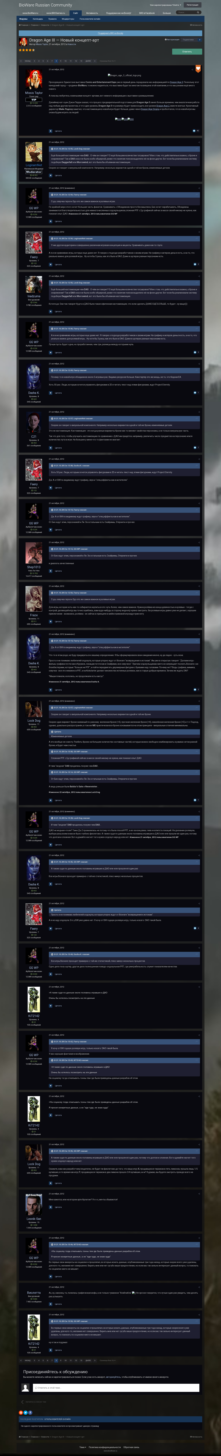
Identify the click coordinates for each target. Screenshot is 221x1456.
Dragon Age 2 (163, 106)
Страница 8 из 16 (107, 61)
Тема (82, 1447)
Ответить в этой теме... (49, 1387)
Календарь (38, 19)
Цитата (58, 131)
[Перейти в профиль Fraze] (34, 599)
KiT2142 (33, 1016)
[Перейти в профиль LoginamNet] (34, 151)
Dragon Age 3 (176, 82)
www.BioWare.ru (30, 13)
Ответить (187, 51)
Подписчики (188, 40)
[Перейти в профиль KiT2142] (34, 999)
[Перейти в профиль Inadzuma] (34, 284)
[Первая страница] (21, 61)
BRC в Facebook (147, 13)
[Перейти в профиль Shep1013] (34, 552)
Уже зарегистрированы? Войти (165, 5)
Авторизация (173, 39)
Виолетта (34, 1293)
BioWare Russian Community (45, 5)
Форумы (23, 19)
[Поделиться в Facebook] (30, 1413)
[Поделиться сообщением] (192, 69)
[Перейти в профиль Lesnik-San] (34, 1204)
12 (76, 61)
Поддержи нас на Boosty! (118, 13)
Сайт (75, 13)
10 (65, 61)
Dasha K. (34, 393)
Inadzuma (34, 296)
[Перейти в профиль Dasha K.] (34, 376)
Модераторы (68, 19)
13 (81, 61)
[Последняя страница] (95, 61)
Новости (72, 44)
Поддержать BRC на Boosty (110, 33)
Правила (52, 19)
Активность (92, 13)
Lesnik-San (34, 1219)
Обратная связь (131, 1447)
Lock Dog (34, 720)
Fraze (34, 615)
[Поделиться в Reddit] (21, 1413)
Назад (28, 61)
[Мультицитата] (50, 131)
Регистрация (192, 5)
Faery (34, 257)
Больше (167, 13)
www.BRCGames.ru (55, 13)
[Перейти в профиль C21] (33, 422)
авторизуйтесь (113, 1377)
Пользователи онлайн (90, 19)
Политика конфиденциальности (105, 1447)
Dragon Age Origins (150, 109)
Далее (88, 61)
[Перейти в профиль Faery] (34, 242)
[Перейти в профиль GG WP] (34, 196)
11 (71, 61)
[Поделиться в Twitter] (25, 1413)
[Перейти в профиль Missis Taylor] (23, 42)
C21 (34, 436)
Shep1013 (33, 567)
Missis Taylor (42, 44)
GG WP (33, 208)
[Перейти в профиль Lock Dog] (34, 709)
